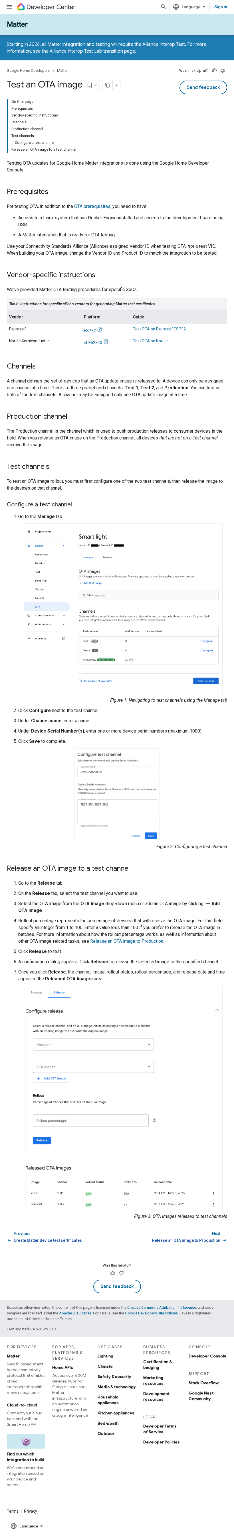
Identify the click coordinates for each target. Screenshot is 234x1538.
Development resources (156, 1396)
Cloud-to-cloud (22, 1405)
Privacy (30, 1511)
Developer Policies (161, 1442)
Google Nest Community (201, 1395)
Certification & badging (157, 1364)
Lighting (105, 1356)
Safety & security (114, 1376)
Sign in (220, 7)
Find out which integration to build (25, 1456)
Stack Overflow (204, 1382)
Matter (17, 24)
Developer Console (207, 1356)
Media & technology (117, 1386)
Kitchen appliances (116, 1413)
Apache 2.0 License (75, 1313)
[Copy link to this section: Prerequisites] (54, 192)
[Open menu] (9, 7)
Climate (105, 1366)
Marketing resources (153, 1380)
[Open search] (163, 6)
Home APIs (62, 1367)
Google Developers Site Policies (151, 1313)
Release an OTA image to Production (126, 941)
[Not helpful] (223, 70)
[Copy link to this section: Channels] (41, 366)
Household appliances (108, 1399)
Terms (13, 1511)
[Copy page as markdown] (107, 85)
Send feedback (203, 87)
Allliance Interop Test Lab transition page (92, 51)
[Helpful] (214, 70)
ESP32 (90, 330)
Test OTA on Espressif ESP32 (159, 329)
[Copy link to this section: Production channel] (73, 417)
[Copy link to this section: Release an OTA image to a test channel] (135, 869)
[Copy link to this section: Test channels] (55, 467)
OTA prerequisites (92, 206)
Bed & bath (108, 1423)
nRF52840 (93, 342)
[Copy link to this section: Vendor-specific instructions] (101, 275)
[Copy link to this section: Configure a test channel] (77, 505)
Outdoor (106, 1433)
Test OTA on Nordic (150, 341)
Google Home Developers (28, 70)
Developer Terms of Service (160, 1429)
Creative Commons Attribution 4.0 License (161, 1307)
